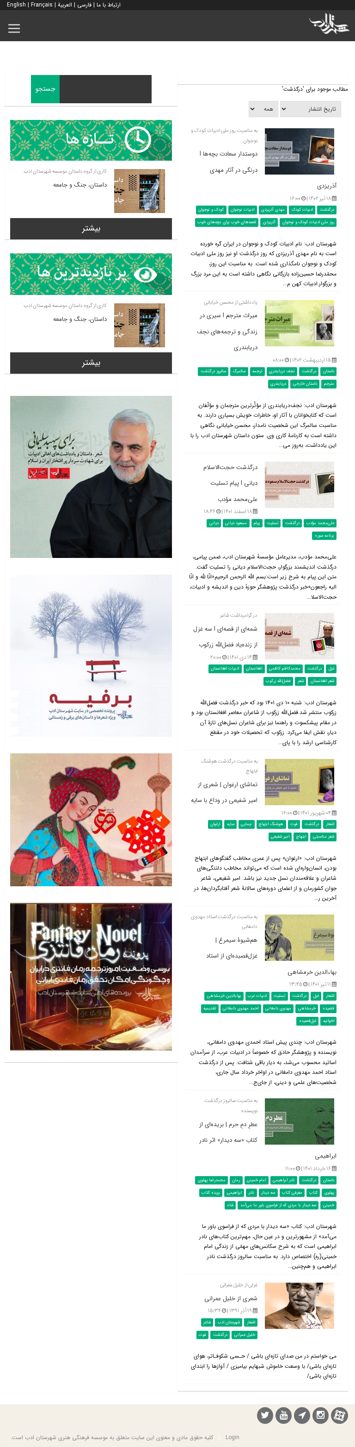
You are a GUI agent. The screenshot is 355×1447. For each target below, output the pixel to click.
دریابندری (278, 384)
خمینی (328, 1205)
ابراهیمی (234, 1192)
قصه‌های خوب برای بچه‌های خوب (226, 222)
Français (42, 4)
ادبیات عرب (257, 996)
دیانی (214, 523)
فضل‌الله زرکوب (278, 681)
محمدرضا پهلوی (212, 1180)
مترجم (329, 384)
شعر (301, 681)
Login (232, 1437)
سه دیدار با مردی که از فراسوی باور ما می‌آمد (278, 1205)
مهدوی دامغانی (278, 1008)
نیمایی (246, 824)
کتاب (313, 1192)
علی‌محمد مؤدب (320, 523)
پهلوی (329, 1192)
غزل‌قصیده (307, 1021)
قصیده (328, 1008)
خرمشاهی (307, 1008)
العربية (65, 4)
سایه (230, 824)
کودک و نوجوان (211, 210)
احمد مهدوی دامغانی (240, 1008)
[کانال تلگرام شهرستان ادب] (302, 1416)
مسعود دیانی (236, 523)
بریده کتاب (211, 1192)
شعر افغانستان (322, 681)
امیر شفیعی (280, 836)
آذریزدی (269, 222)
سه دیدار (268, 1192)
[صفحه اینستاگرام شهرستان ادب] (320, 1416)
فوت (294, 824)
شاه (230, 1205)
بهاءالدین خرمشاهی (224, 996)
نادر (251, 1192)
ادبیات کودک (302, 210)
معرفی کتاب (292, 1192)
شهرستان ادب (229, 1322)
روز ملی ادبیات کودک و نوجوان (308, 222)
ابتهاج (301, 836)
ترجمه (257, 371)
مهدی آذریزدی (273, 210)
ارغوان (215, 824)
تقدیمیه (209, 1008)
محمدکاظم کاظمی (284, 668)
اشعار (330, 824)
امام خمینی (256, 1180)
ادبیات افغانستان (225, 668)
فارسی (84, 4)
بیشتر (91, 228)
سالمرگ (239, 371)
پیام (257, 523)
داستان (328, 371)
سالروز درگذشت (213, 371)
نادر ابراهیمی (284, 1180)
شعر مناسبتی (323, 836)
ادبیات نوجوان (242, 210)
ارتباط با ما (109, 4)
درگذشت (327, 210)
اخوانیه (328, 1021)
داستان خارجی (305, 384)
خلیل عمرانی (244, 1335)
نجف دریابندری (282, 371)
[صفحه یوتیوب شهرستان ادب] (283, 1416)
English (16, 4)
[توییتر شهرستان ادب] (265, 1416)
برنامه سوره (324, 535)
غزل (331, 668)
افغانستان (254, 668)
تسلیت (272, 523)
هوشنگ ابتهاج (271, 824)
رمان (236, 1180)
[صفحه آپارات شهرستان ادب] (339, 1415)
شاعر (207, 1322)
